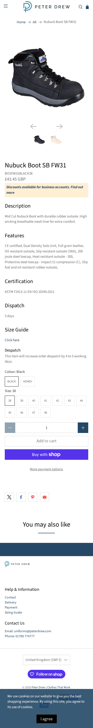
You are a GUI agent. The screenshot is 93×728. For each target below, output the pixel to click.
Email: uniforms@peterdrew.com (28, 631)
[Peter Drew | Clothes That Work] (46, 6)
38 (9, 400)
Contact (10, 597)
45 (9, 412)
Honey (27, 381)
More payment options (46, 469)
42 (57, 400)
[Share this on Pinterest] (32, 497)
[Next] (59, 126)
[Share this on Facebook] (21, 497)
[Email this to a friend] (44, 497)
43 (69, 400)
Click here (12, 340)
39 (21, 400)
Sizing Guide (13, 612)
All (34, 22)
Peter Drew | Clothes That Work (50, 687)
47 (33, 412)
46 (21, 412)
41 (45, 400)
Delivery (10, 602)
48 (45, 412)
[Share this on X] (9, 497)
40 (33, 400)
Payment (11, 607)
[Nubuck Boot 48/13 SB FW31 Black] (46, 77)
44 (81, 400)
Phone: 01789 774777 (20, 636)
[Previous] (33, 126)
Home (21, 22)
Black (11, 381)
